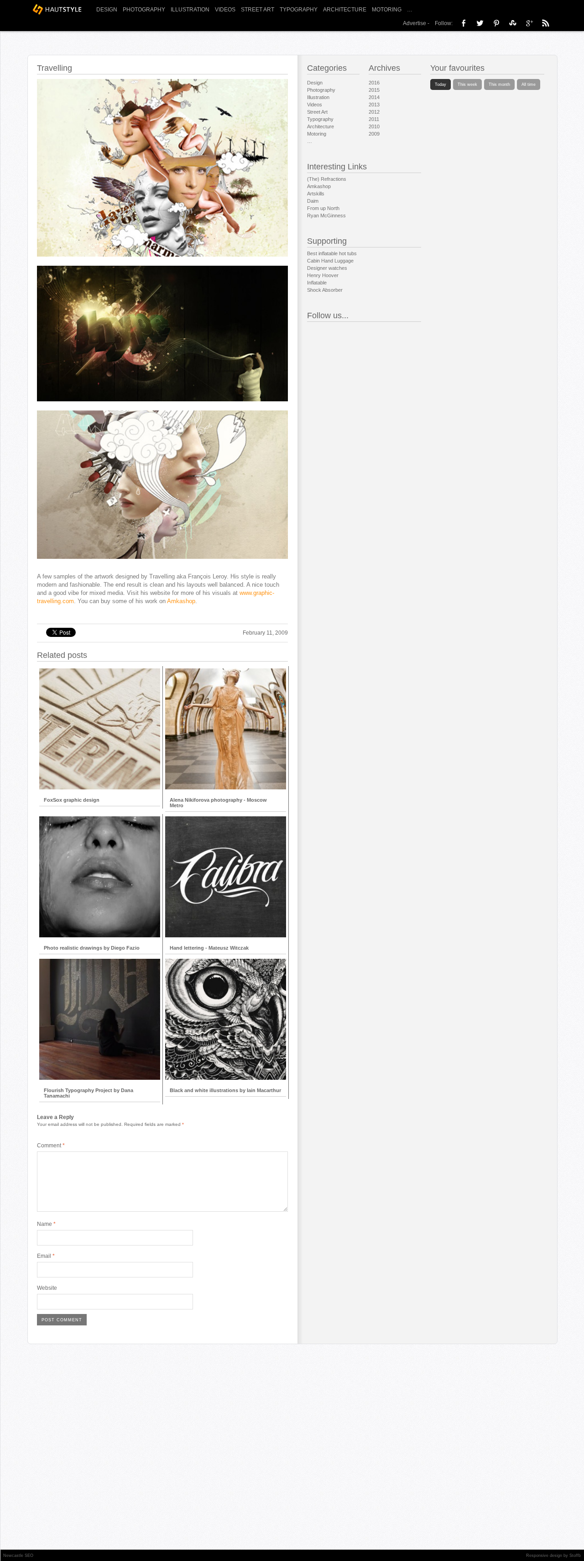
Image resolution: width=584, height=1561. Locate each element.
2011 (374, 119)
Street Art (257, 9)
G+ (529, 22)
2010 (374, 126)
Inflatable (317, 282)
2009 (374, 134)
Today (440, 84)
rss (545, 22)
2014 (374, 97)
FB (463, 22)
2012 (374, 112)
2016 (374, 82)
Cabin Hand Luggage (330, 260)
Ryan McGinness (326, 215)
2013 (374, 104)
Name (46, 1224)
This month (499, 84)
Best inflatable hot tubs (332, 253)
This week (467, 84)
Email (46, 1256)
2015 (374, 90)
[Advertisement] (160, 609)
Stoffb (575, 1555)
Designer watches (327, 268)
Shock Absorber (325, 290)
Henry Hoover (323, 275)
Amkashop (181, 601)
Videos (225, 9)
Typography (299, 9)
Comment (51, 1145)
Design (106, 9)
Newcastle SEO (18, 1555)
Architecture (344, 9)
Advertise (414, 23)
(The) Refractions (326, 179)
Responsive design (544, 1555)
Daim (312, 201)
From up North (323, 208)
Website (47, 1288)
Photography (144, 9)
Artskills (315, 193)
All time (528, 84)
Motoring (387, 9)
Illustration (190, 9)
